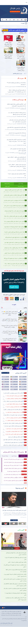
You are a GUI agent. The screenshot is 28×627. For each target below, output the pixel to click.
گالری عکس (24, 389)
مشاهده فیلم (15, 520)
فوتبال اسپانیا (24, 381)
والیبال (25, 386)
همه (8, 372)
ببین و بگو (21, 78)
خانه (26, 2)
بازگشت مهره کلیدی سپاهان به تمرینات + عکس (17, 562)
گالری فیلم (15, 389)
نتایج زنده (14, 304)
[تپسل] (2, 29)
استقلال (25, 379)
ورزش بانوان (7, 386)
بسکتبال (7, 384)
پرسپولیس (15, 379)
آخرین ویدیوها (20, 488)
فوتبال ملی (24, 376)
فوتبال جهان (7, 379)
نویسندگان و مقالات (18, 100)
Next (24, 499)
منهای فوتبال (15, 384)
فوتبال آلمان (24, 384)
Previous (3, 499)
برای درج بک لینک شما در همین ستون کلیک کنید (14, 270)
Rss (4, 607)
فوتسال (16, 376)
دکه (8, 389)
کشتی (16, 386)
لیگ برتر (7, 376)
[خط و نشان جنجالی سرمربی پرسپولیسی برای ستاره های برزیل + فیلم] (14, 500)
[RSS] (26, 78)
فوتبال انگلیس (15, 381)
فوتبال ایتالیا (7, 381)
